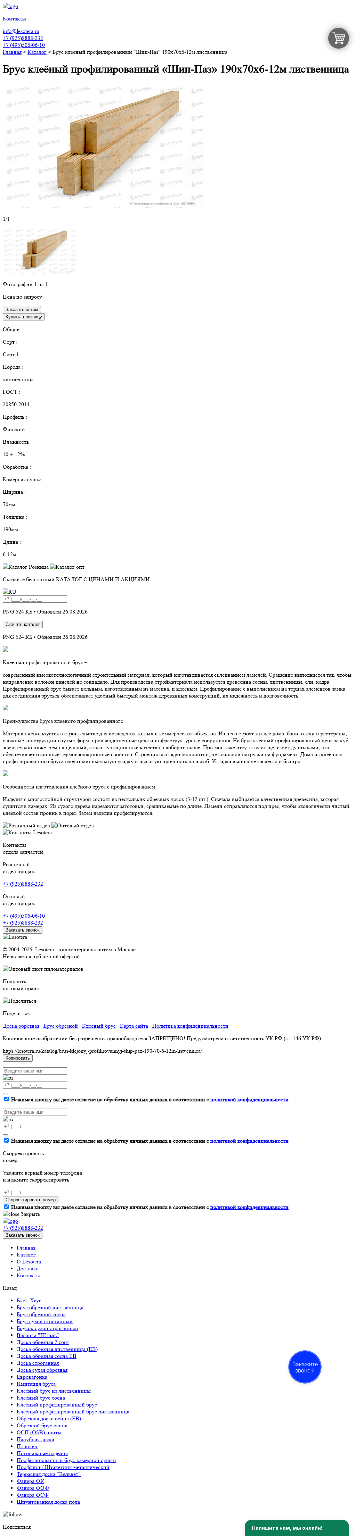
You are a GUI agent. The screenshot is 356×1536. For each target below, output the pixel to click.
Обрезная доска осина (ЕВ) (49, 1418)
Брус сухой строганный (45, 1321)
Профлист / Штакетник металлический (63, 1467)
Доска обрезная (21, 1025)
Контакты (28, 1275)
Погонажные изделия (42, 1453)
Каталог (26, 1254)
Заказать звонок (23, 930)
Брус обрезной (60, 1025)
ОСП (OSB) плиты (39, 1432)
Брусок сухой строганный (47, 1328)
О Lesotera (29, 1261)
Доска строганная (38, 1363)
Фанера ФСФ (33, 1495)
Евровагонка (32, 1377)
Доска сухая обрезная (42, 1370)
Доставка (28, 1268)
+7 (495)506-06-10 (24, 45)
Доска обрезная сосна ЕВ (46, 1356)
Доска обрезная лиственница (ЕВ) (57, 1349)
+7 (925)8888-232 (23, 38)
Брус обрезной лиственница (50, 1307)
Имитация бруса (36, 1383)
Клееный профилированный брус (57, 1404)
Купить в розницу (24, 316)
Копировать (18, 1058)
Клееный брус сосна (41, 1397)
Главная (26, 1247)
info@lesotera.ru (21, 31)
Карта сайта (134, 1025)
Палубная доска (35, 1439)
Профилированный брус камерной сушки (66, 1460)
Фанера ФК (30, 1481)
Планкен (27, 1446)
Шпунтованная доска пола (48, 1502)
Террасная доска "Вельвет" (49, 1474)
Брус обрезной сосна (41, 1314)
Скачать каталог (23, 624)
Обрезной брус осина (42, 1425)
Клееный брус (99, 1025)
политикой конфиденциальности (249, 1099)
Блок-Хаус (29, 1300)
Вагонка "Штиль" (38, 1335)
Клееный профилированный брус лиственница (73, 1411)
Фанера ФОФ (33, 1488)
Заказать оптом (22, 309)
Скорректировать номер (31, 1199)
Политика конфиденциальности (190, 1025)
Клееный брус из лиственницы (54, 1390)
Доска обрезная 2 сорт (43, 1342)
